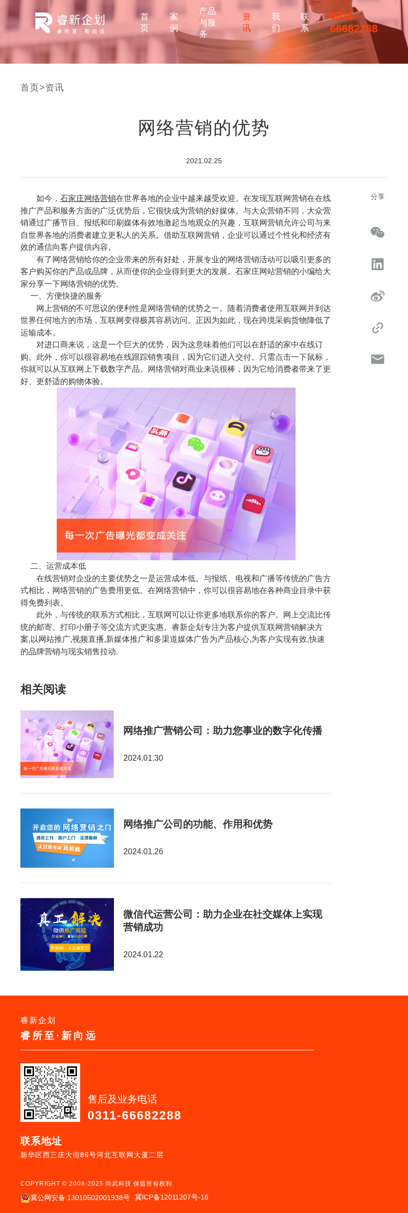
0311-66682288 (354, 22)
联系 (305, 22)
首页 (144, 22)
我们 (276, 22)
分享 (378, 197)
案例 (174, 22)
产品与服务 (207, 22)
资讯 (246, 22)
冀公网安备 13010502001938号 (80, 1198)
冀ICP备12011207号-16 (171, 1197)
